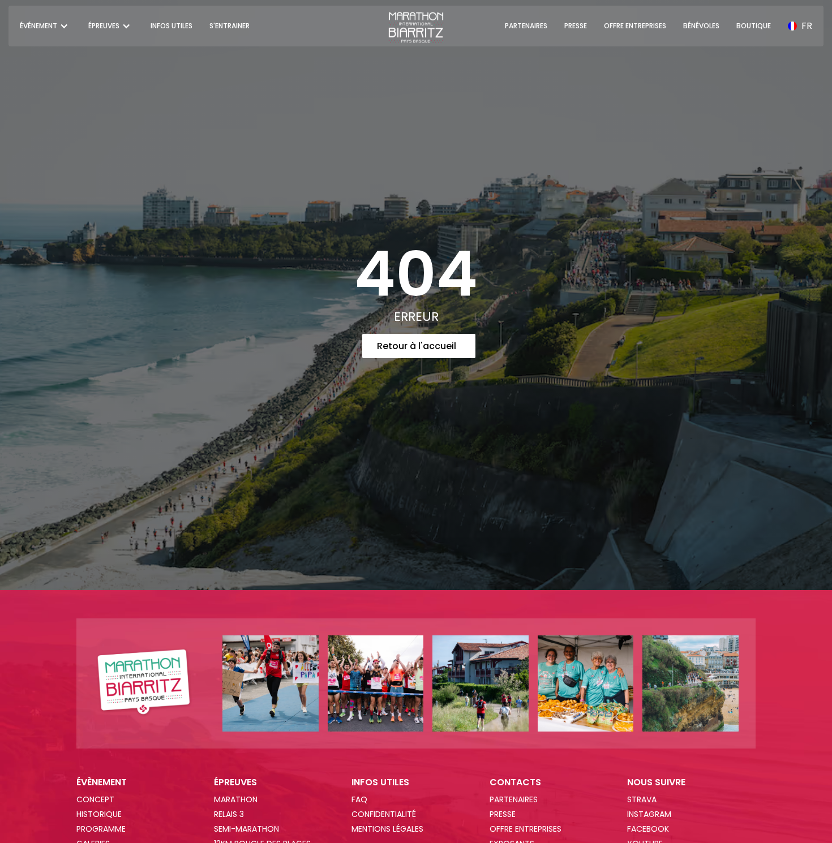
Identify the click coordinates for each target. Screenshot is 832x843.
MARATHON (236, 799)
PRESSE (575, 26)
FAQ (359, 799)
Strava (642, 799)
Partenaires (514, 799)
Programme (101, 829)
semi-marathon (246, 829)
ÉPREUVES (235, 782)
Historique (99, 814)
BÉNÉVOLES (701, 26)
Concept (95, 799)
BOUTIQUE (753, 26)
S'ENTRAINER (229, 26)
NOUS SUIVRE (656, 782)
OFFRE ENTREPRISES (635, 26)
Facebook (648, 829)
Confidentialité (383, 814)
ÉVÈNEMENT (101, 782)
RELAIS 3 (229, 814)
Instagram (649, 814)
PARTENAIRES (526, 26)
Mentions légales (387, 829)
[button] (45, 26)
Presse (503, 814)
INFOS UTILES (171, 26)
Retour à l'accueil (416, 345)
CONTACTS (515, 782)
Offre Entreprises (525, 829)
